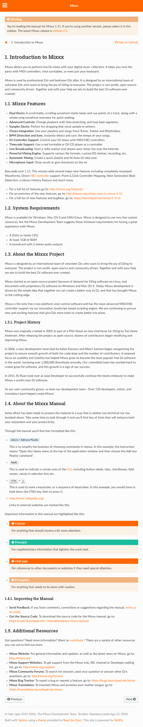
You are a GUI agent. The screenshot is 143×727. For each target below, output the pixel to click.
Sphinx (22, 720)
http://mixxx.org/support (39, 667)
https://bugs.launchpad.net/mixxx (113, 680)
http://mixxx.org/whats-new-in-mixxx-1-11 (94, 193)
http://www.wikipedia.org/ (26, 498)
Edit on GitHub (128, 42)
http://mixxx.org (19, 658)
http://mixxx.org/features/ (67, 189)
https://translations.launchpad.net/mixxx (35, 689)
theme (42, 720)
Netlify (118, 720)
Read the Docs (72, 720)
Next (129, 699)
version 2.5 (60, 30)
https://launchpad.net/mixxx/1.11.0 (97, 198)
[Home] (6, 42)
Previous (16, 699)
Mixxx (74, 5)
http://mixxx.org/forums (47, 676)
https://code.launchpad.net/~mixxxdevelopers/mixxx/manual (49, 621)
